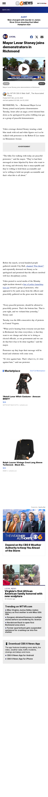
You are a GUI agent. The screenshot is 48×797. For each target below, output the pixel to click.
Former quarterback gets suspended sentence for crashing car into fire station (23, 630)
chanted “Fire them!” (35, 265)
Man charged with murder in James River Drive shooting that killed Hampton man (24, 22)
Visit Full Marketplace (37, 371)
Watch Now (41, 3)
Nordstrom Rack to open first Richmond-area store (19, 624)
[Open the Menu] (4, 3)
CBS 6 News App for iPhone (20, 659)
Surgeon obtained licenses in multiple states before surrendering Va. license (23, 618)
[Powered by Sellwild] (41, 507)
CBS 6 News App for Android (20, 655)
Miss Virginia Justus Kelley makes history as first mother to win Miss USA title (23, 612)
